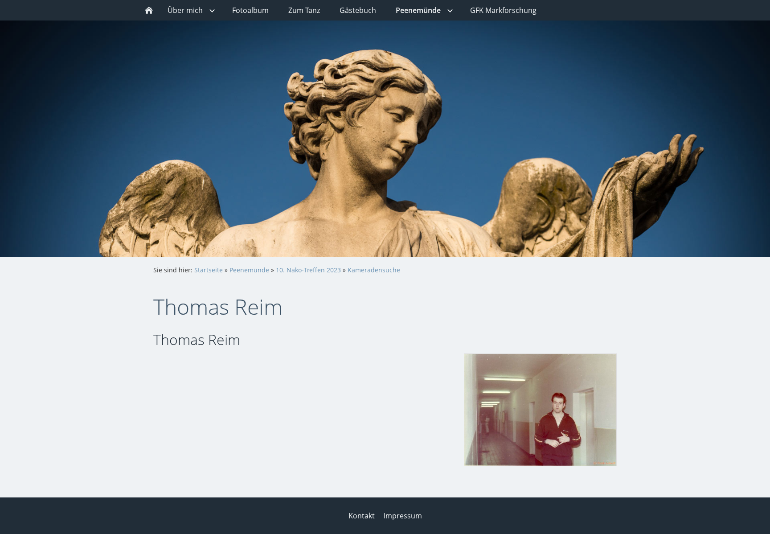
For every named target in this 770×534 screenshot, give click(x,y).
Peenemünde (249, 270)
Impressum (403, 516)
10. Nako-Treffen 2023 (308, 270)
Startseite (208, 270)
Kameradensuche (374, 270)
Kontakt (361, 516)
